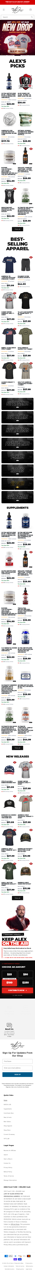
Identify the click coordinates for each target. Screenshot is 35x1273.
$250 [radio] (25, 982)
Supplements (8, 1109)
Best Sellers (7, 1121)
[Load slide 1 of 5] (3, 55)
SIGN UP (17, 1074)
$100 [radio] (9, 981)
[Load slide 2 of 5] (10, 55)
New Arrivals (7, 1117)
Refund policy (29, 1266)
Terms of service (20, 1266)
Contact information (9, 1266)
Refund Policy (8, 1172)
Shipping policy (20, 1269)
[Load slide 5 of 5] (31, 55)
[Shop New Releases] (17, 430)
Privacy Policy (8, 1167)
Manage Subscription (10, 1180)
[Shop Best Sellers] (17, 417)
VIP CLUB (6, 1138)
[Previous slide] (2, 37)
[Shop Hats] (17, 444)
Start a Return (8, 1159)
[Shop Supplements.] (17, 404)
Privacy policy (29, 1263)
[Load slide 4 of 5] (24, 55)
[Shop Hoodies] (17, 470)
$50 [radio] (25, 974)
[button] (4, 10)
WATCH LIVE (7, 1104)
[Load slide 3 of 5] (17, 55)
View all (17, 229)
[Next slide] (33, 37)
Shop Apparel (8, 1126)
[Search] (32, 17)
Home (5, 1100)
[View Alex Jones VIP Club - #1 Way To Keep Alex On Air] (17, 484)
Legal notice (29, 1269)
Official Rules (15, 1224)
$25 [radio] (9, 974)
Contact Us (7, 1163)
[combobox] (17, 17)
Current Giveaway (9, 1134)
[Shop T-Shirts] (17, 457)
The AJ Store (10, 1263)
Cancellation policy (9, 1269)
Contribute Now (16, 990)
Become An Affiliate (10, 1150)
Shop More (7, 1130)
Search (6, 1155)
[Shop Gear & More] (17, 497)
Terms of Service (9, 1176)
